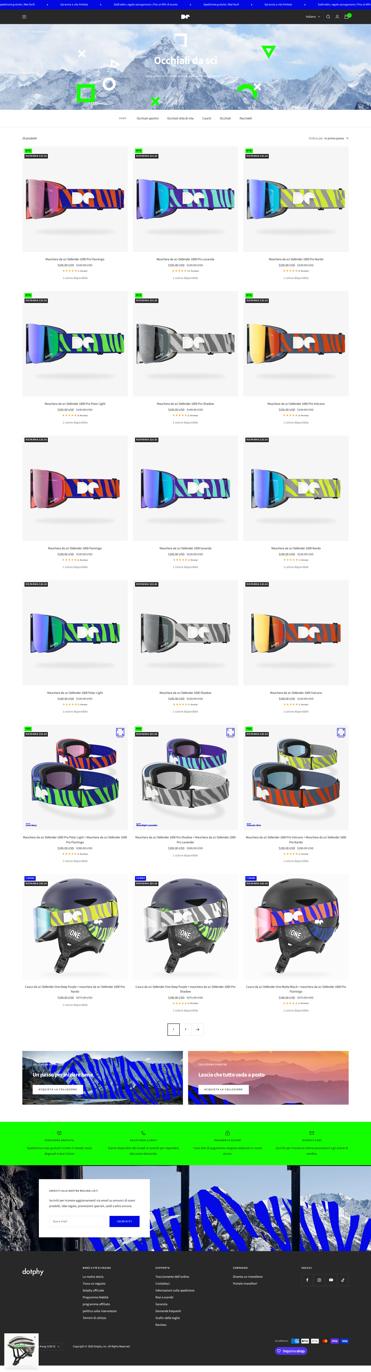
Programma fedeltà (95, 1297)
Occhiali (225, 118)
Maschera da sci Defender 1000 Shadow (185, 693)
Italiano (311, 17)
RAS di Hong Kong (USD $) (40, 1346)
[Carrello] (346, 17)
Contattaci (162, 1283)
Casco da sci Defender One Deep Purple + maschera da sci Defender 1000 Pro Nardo (75, 989)
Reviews (160, 1325)
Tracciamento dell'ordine (172, 1277)
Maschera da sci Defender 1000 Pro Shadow (185, 404)
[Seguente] (198, 1029)
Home (25, 32)
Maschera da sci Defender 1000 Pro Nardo (296, 259)
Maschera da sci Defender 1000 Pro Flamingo (75, 259)
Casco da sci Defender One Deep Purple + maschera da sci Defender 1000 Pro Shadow (185, 989)
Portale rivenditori (245, 1283)
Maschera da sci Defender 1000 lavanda (185, 548)
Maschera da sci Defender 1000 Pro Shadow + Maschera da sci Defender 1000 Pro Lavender (185, 840)
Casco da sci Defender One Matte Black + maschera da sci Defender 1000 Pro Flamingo (296, 989)
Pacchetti (246, 118)
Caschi (206, 118)
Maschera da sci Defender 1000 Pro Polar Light (75, 404)
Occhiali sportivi (148, 118)
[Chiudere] (34, 1337)
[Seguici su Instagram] (319, 1280)
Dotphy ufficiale (93, 1290)
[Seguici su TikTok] (343, 1280)
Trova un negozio (94, 1283)
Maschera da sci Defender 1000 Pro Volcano (296, 404)
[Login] (337, 16)
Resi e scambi (164, 1297)
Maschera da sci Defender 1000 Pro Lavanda (185, 259)
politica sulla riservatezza (100, 1311)
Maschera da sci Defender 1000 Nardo (296, 548)
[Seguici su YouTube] (331, 1280)
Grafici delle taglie (167, 1318)
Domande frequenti (168, 1311)
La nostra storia (93, 1277)
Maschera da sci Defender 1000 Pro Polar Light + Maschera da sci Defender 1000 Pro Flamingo (75, 840)
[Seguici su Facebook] (307, 1280)
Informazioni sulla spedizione (174, 1290)
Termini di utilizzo (94, 1318)
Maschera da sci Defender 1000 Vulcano (296, 693)
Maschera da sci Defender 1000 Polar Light (75, 693)
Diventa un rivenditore (248, 1277)
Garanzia (161, 1304)
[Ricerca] (328, 17)
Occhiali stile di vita (180, 118)
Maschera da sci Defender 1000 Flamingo (75, 548)
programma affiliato (96, 1304)
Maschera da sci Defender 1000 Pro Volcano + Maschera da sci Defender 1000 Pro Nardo (296, 840)
